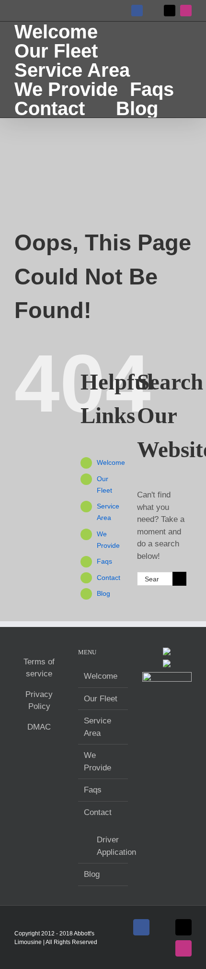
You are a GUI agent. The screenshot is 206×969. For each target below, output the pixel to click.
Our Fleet (100, 698)
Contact (108, 577)
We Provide (97, 761)
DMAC (39, 727)
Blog (103, 593)
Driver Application (107, 846)
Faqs (104, 561)
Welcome (111, 462)
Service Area (97, 727)
